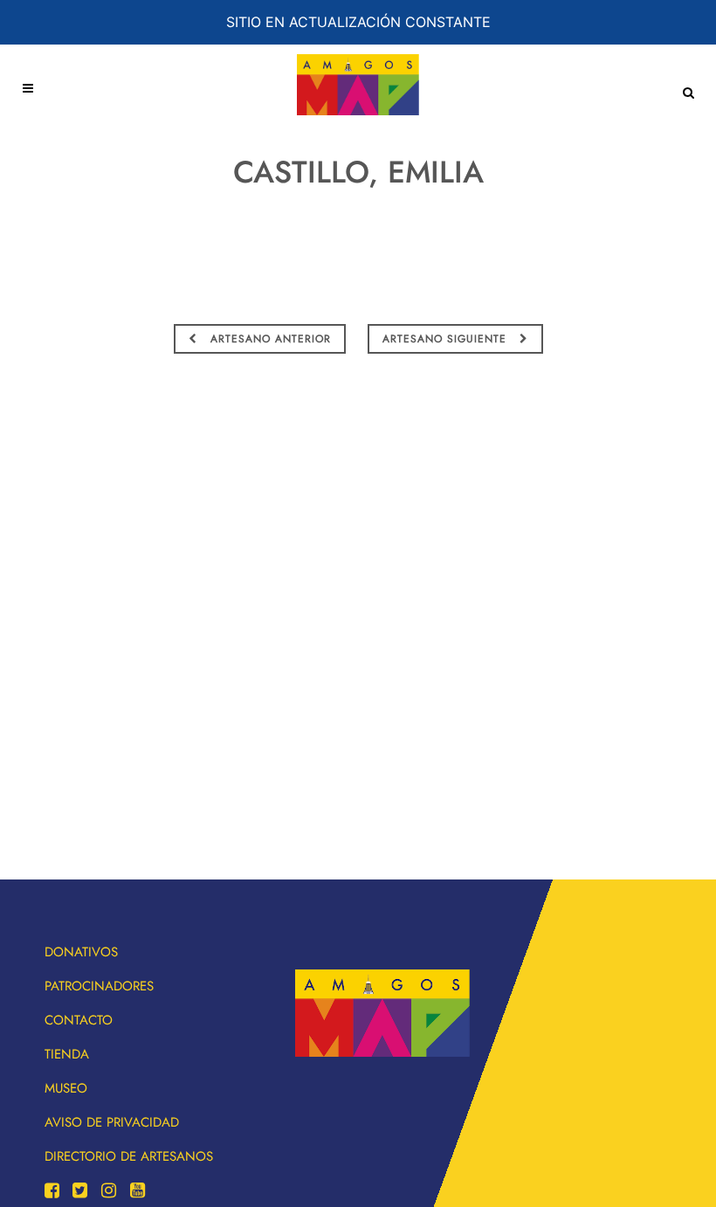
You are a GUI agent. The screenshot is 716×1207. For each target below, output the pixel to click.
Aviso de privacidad (112, 1122)
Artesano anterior (268, 339)
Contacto (79, 1020)
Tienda (67, 1054)
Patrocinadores (99, 986)
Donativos (81, 952)
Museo (66, 1088)
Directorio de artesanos (129, 1156)
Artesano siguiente (446, 339)
